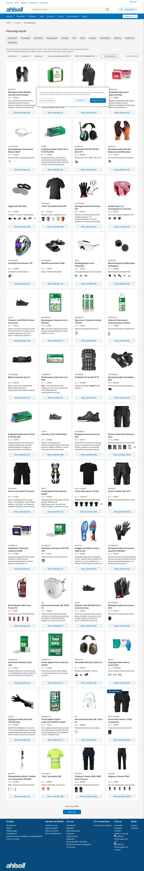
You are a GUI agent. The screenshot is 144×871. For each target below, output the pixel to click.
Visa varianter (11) (88, 626)
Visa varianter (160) (122, 796)
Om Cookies (70, 847)
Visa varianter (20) (88, 796)
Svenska (134, 828)
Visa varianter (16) (55, 796)
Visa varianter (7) (122, 170)
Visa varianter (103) (121, 455)
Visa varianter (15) (22, 113)
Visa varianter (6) (55, 170)
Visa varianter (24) (88, 512)
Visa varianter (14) (22, 227)
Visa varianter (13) (22, 341)
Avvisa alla (80, 100)
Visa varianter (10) (22, 512)
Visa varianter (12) (122, 512)
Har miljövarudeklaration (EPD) (58, 56)
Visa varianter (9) (122, 626)
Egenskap (38, 56)
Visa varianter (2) (88, 170)
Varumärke (12, 56)
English (134, 825)
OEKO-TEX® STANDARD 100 (85, 56)
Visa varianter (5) (88, 113)
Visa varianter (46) (55, 227)
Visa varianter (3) (22, 170)
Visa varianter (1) (55, 113)
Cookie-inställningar (47, 100)
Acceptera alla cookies (98, 100)
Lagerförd (25, 56)
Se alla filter (111, 56)
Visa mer (72, 812)
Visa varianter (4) (122, 227)
